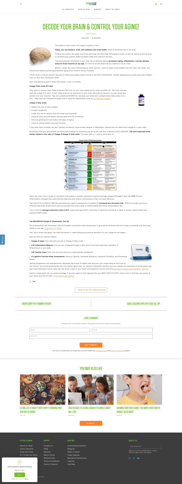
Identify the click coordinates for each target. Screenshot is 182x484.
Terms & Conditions (52, 461)
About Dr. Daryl (26, 446)
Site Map (71, 464)
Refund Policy (49, 458)
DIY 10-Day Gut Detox (29, 455)
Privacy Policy (101, 350)
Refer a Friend (73, 452)
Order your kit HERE (52, 228)
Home (81, 18)
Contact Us (48, 446)
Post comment (91, 345)
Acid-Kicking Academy (77, 446)
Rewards (71, 449)
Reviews (47, 452)
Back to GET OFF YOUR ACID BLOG (92, 290)
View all (91, 423)
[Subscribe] (161, 446)
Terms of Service (118, 350)
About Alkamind (26, 449)
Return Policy (49, 455)
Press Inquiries (73, 455)
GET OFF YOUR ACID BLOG (93, 18)
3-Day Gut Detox (26, 452)
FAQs (46, 449)
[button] (20, 4)
